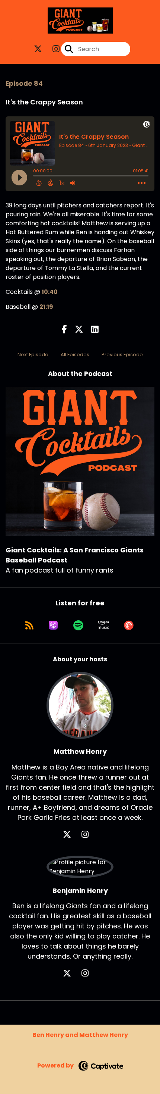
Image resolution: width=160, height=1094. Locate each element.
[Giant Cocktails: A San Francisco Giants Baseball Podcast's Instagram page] (52, 49)
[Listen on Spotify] (78, 625)
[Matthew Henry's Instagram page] (89, 834)
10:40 (50, 292)
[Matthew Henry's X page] (71, 834)
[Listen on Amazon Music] (103, 625)
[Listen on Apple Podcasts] (53, 625)
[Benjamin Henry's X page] (71, 973)
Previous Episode (122, 354)
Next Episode (32, 354)
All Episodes (75, 354)
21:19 (46, 307)
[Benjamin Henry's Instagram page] (89, 973)
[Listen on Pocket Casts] (129, 625)
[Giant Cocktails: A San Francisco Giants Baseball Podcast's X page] (38, 49)
